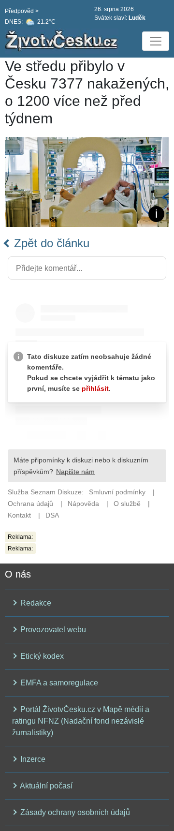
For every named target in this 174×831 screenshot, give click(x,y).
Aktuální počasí (45, 786)
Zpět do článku (50, 243)
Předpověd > (22, 11)
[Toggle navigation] (155, 41)
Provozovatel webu (52, 629)
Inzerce (31, 759)
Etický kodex (41, 656)
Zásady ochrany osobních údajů (74, 812)
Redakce (34, 603)
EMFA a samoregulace (58, 683)
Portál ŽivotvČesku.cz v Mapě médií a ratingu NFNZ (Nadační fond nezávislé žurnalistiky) (80, 721)
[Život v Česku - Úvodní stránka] (63, 41)
